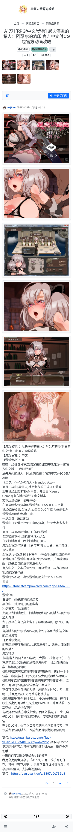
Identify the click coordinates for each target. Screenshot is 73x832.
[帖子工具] (67, 783)
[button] (5, 826)
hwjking (11, 107)
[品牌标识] (23, 9)
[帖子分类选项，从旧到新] (7, 95)
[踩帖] (60, 783)
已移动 (24, 49)
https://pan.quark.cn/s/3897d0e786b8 (38, 773)
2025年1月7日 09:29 (33, 107)
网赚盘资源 (41, 49)
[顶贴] (47, 783)
